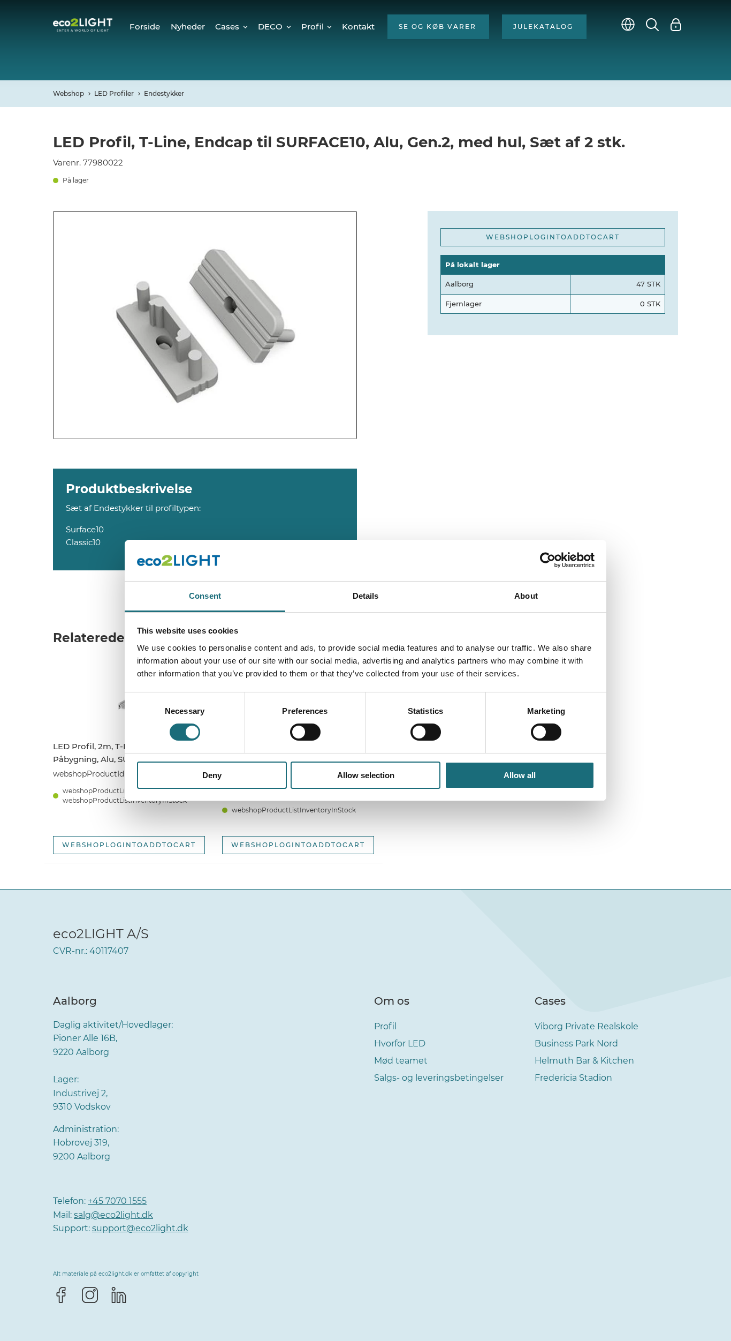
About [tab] (526, 595)
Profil (385, 1026)
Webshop (68, 93)
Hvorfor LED (399, 1043)
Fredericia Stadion (573, 1078)
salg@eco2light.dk (113, 1215)
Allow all (520, 775)
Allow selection (365, 775)
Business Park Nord (576, 1043)
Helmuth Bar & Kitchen (584, 1061)
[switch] (305, 732)
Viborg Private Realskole (586, 1026)
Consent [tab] (205, 595)
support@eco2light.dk (140, 1228)
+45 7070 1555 (117, 1201)
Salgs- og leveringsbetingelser (439, 1078)
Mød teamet (401, 1061)
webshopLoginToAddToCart (553, 237)
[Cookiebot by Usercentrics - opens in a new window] (548, 560)
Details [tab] (366, 595)
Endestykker (164, 93)
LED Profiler (114, 93)
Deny (212, 775)
